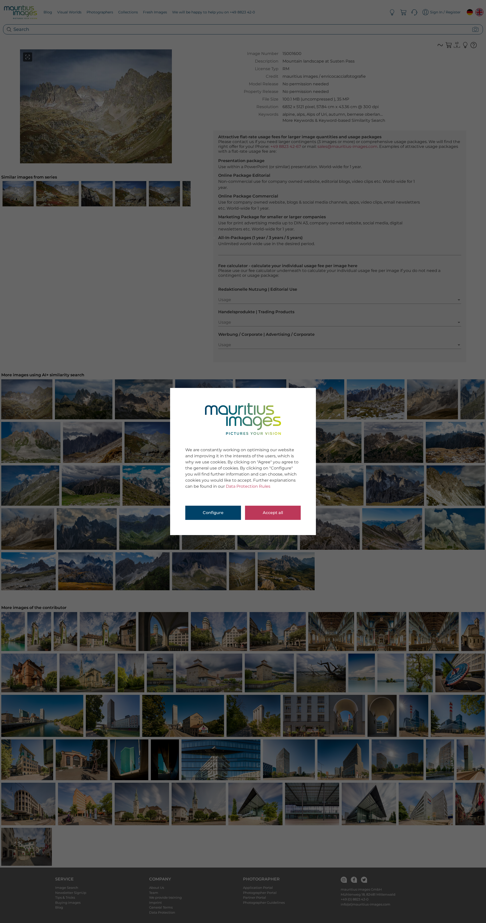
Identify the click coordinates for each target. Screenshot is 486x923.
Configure (213, 512)
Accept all (273, 512)
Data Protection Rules (248, 486)
